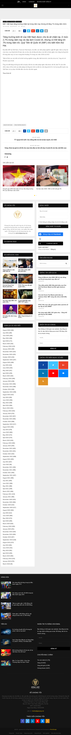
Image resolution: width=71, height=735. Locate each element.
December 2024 (7, 384)
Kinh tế (4, 21)
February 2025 (7, 378)
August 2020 (6, 510)
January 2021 (7, 497)
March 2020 (6, 523)
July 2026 (5, 333)
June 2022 (6, 464)
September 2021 (8, 475)
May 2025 (6, 370)
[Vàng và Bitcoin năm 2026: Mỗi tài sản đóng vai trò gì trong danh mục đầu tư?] (10, 263)
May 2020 (6, 518)
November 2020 (7, 502)
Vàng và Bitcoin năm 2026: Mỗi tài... (9, 270)
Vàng (38, 662)
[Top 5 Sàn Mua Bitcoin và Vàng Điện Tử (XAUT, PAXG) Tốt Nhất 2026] (6, 642)
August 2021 (6, 478)
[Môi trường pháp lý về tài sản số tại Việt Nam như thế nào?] (6, 652)
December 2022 (7, 448)
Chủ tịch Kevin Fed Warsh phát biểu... (8, 286)
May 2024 (6, 402)
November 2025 (7, 354)
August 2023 (6, 427)
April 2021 (6, 488)
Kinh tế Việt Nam (11, 21)
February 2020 (7, 526)
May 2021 (6, 486)
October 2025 (7, 357)
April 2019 (6, 553)
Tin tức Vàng (19, 733)
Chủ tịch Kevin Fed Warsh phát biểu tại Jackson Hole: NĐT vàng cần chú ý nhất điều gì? (52, 296)
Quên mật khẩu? (43, 247)
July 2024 (5, 397)
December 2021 (7, 467)
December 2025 (7, 351)
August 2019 (6, 542)
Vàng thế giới (41, 665)
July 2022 (5, 462)
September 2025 (8, 359)
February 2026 (7, 346)
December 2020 (7, 499)
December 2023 (7, 416)
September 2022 (8, 456)
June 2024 (6, 400)
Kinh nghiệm (46, 733)
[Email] (42, 721)
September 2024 (8, 392)
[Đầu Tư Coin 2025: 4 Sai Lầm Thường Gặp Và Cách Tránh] (6, 663)
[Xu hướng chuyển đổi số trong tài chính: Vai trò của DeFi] (6, 632)
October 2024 (7, 389)
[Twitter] (28, 721)
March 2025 (6, 376)
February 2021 (7, 494)
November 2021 (7, 470)
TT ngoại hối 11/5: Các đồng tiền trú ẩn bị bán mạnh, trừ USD (35, 140)
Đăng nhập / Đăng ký (44, 1)
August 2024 (6, 394)
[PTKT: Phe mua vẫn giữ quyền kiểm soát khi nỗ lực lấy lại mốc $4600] (25, 279)
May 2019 (6, 550)
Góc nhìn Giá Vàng (56, 733)
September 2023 (8, 424)
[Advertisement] (35, 97)
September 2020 (8, 507)
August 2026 (6, 330)
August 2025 (6, 362)
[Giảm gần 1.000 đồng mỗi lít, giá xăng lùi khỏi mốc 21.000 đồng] (6, 616)
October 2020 (7, 505)
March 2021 (6, 491)
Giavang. (7, 26)
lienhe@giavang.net (38, 711)
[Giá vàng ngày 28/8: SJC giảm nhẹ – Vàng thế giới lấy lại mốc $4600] (10, 294)
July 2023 (5, 429)
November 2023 (7, 419)
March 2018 (6, 564)
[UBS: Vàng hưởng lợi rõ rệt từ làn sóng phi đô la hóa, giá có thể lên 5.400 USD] (25, 309)
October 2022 (7, 454)
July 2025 (5, 365)
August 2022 (6, 459)
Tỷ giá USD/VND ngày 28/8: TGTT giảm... (24, 301)
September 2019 (8, 540)
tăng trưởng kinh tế (19, 124)
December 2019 (7, 531)
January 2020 (7, 529)
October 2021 (7, 472)
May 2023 (6, 435)
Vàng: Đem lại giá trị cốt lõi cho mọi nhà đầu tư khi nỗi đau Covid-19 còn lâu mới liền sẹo (35, 148)
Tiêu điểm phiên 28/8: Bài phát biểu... (24, 270)
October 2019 (7, 537)
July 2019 (5, 545)
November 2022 (7, 451)
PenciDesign (53, 729)
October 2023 (7, 421)
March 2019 (6, 556)
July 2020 (5, 513)
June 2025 (6, 368)
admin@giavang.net (21, 233)
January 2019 (7, 561)
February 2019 (7, 558)
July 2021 (5, 480)
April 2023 (6, 437)
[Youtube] (38, 721)
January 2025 (7, 381)
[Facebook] (23, 721)
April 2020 (6, 521)
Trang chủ (11, 733)
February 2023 (7, 443)
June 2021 (6, 483)
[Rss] (47, 721)
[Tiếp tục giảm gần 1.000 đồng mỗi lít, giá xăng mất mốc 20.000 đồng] (6, 605)
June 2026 (6, 335)
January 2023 (7, 445)
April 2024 (6, 405)
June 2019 (6, 548)
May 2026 (6, 338)
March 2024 (6, 408)
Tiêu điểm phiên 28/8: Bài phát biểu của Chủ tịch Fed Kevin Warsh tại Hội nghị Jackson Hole (52, 287)
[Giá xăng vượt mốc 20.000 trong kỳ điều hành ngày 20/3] (6, 595)
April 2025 (6, 373)
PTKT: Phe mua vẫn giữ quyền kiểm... (25, 286)
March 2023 (6, 440)
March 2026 (6, 343)
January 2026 (7, 349)
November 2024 (7, 386)
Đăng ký (53, 249)
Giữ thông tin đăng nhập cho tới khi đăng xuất (53, 222)
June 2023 (6, 432)
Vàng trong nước (28, 733)
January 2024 (7, 413)
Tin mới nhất (18, 21)
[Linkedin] (33, 721)
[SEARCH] (66, 263)
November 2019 (7, 534)
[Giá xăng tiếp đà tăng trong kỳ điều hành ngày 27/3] (6, 585)
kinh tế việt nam (8, 124)
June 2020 (6, 515)
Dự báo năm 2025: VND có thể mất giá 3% (48, 189)
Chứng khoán (41, 668)
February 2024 (7, 411)
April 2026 (6, 341)
